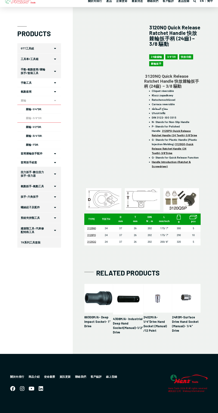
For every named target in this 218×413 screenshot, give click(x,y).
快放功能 (186, 56)
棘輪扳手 (156, 63)
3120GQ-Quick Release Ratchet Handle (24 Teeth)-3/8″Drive (172, 149)
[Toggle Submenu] (55, 48)
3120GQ (91, 241)
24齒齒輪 (156, 56)
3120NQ (91, 228)
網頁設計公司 (175, 391)
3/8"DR (171, 56)
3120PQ (91, 235)
